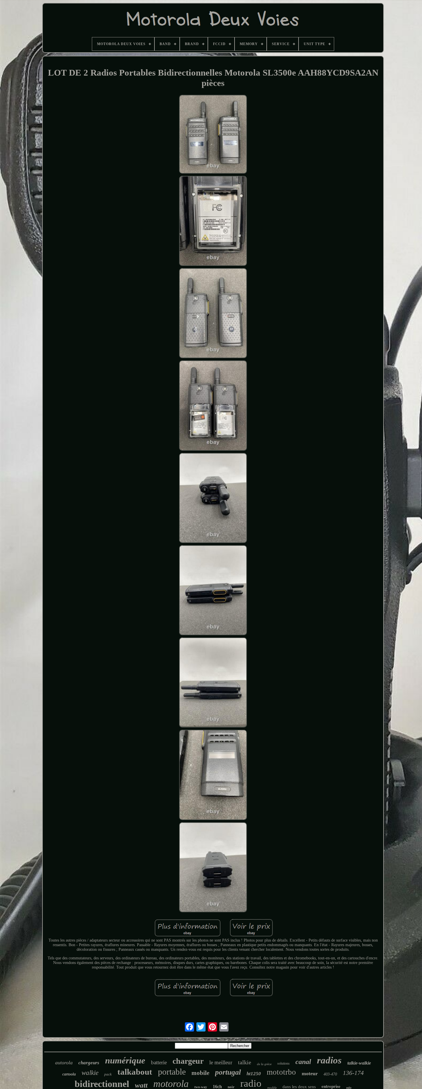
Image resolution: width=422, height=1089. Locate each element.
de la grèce (264, 1064)
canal (303, 1061)
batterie (159, 1062)
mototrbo (281, 1072)
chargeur (188, 1061)
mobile (200, 1072)
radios (329, 1060)
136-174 (353, 1072)
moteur (310, 1073)
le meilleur (220, 1062)
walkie (90, 1072)
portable (172, 1071)
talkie (244, 1062)
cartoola (69, 1074)
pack (108, 1074)
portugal (228, 1072)
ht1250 (254, 1073)
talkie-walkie (359, 1063)
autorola (64, 1062)
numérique (125, 1060)
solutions (283, 1063)
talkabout (134, 1071)
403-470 (330, 1074)
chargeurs (88, 1062)
